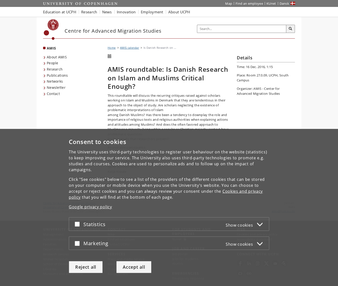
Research (55, 69)
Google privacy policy (90, 207)
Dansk (284, 3)
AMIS (51, 48)
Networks (55, 81)
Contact (53, 93)
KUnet (271, 3)
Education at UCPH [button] (59, 11)
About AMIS (57, 57)
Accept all (134, 267)
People (52, 63)
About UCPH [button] (179, 11)
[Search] (290, 29)
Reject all (85, 267)
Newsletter (56, 87)
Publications (57, 75)
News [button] (107, 11)
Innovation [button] (126, 11)
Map (228, 3)
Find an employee (249, 3)
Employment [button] (152, 11)
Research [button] (89, 11)
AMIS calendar (129, 47)
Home (112, 47)
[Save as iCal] (110, 56)
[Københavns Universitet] (51, 29)
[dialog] (169, 207)
